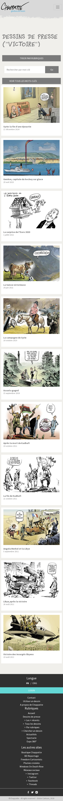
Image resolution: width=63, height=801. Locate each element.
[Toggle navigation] (58, 7)
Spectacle (31, 737)
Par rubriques (32, 727)
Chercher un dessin (32, 730)
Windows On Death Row (31, 766)
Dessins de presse (31, 716)
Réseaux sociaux (32, 770)
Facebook (33, 780)
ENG (35, 683)
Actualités (31, 734)
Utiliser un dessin (31, 701)
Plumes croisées (31, 762)
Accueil (31, 713)
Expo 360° (31, 741)
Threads (33, 784)
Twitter (33, 777)
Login (31, 690)
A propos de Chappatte (31, 704)
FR (27, 683)
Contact (31, 697)
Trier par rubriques (31, 58)
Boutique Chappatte (31, 752)
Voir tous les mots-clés (23, 80)
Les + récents (32, 720)
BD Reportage (31, 755)
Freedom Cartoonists (31, 759)
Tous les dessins (33, 723)
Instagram (33, 773)
